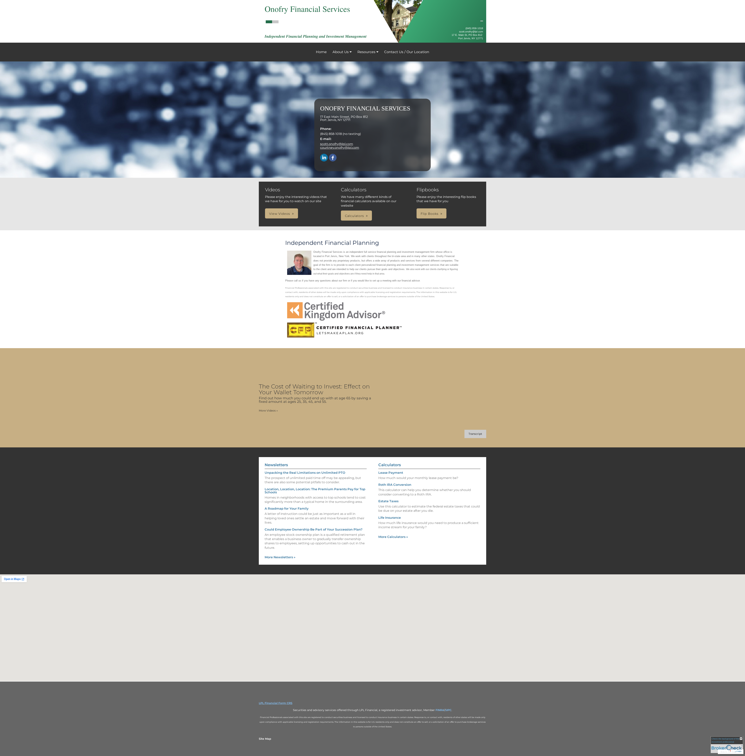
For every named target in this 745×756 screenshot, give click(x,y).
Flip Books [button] (429, 214)
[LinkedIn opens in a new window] (324, 158)
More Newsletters (280, 557)
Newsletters (276, 465)
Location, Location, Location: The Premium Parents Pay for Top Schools (315, 490)
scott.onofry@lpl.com (336, 144)
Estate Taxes (388, 501)
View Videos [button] (279, 214)
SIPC (448, 710)
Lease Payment (390, 473)
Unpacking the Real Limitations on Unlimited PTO (305, 473)
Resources (366, 52)
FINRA (440, 710)
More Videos (268, 410)
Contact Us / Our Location (406, 52)
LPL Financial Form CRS (275, 703)
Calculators (389, 465)
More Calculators (393, 537)
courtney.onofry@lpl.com (339, 147)
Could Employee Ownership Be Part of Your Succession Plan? (313, 529)
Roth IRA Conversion (394, 485)
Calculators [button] (354, 216)
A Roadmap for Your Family (286, 508)
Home (321, 52)
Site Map (265, 738)
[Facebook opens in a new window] (333, 158)
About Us (341, 52)
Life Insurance (389, 518)
